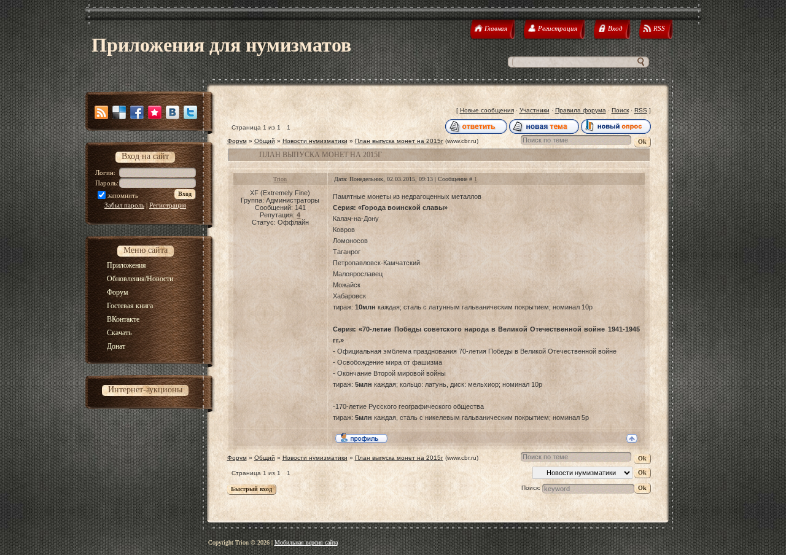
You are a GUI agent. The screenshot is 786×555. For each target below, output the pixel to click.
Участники (534, 110)
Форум (237, 141)
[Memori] (154, 112)
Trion (280, 179)
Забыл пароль (124, 205)
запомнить (122, 195)
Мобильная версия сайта (306, 542)
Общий (264, 141)
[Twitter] (190, 112)
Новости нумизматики (315, 141)
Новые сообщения (487, 110)
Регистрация (167, 205)
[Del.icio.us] (119, 112)
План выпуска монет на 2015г (399, 141)
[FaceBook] (137, 112)
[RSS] (101, 112)
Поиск (620, 110)
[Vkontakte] (172, 112)
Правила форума (580, 110)
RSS (640, 110)
